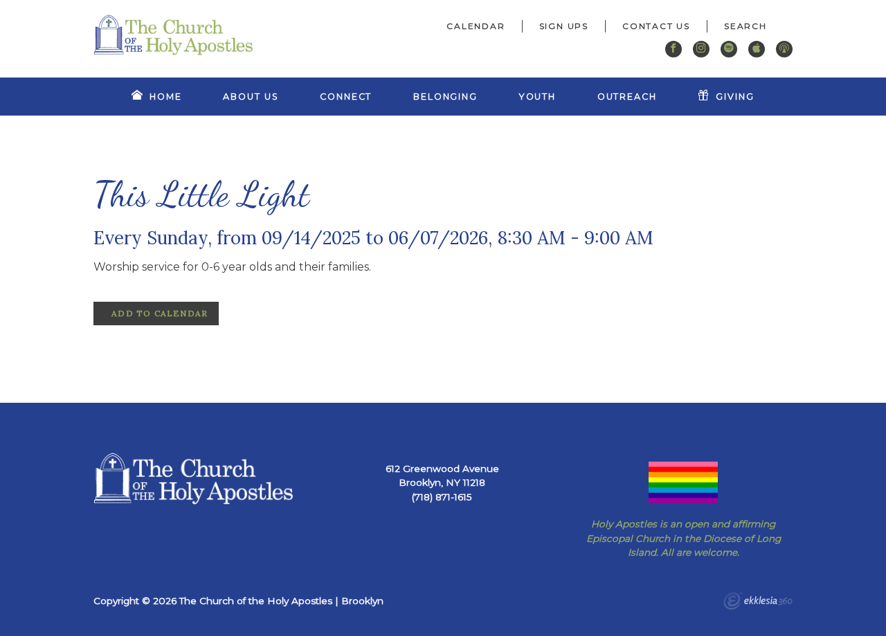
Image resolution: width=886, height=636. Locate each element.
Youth (537, 96)
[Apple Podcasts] (756, 49)
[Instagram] (701, 49)
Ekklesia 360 (758, 602)
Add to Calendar (158, 313)
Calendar (475, 26)
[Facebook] (673, 49)
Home (166, 96)
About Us (250, 96)
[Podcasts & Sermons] (784, 49)
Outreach (627, 96)
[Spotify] (729, 49)
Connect (346, 96)
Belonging (445, 96)
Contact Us (656, 26)
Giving (735, 96)
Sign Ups (563, 26)
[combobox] (750, 26)
